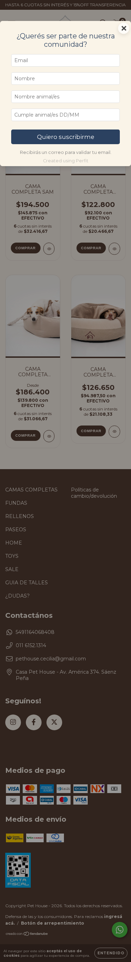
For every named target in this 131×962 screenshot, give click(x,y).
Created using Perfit (65, 160)
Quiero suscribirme (65, 136)
